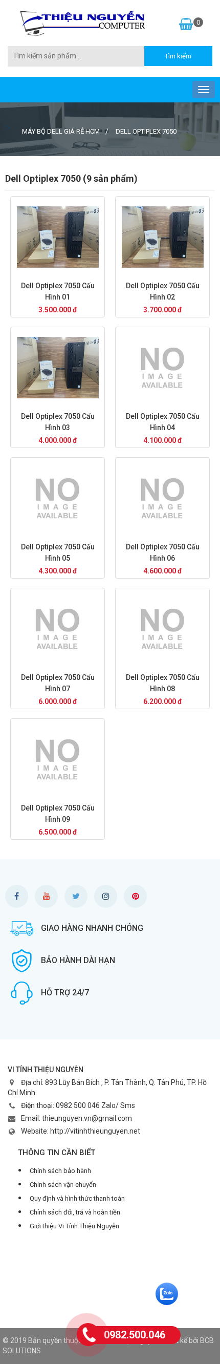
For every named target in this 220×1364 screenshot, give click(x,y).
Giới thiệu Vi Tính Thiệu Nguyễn (74, 1226)
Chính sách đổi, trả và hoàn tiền (75, 1212)
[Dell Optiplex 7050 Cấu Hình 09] (57, 759)
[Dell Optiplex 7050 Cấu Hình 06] (162, 498)
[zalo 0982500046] (167, 1293)
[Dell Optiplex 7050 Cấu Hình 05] (57, 498)
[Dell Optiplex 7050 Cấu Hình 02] (162, 237)
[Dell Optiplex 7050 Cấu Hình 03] (57, 367)
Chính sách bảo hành (60, 1171)
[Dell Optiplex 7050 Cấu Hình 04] (162, 367)
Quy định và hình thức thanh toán (77, 1198)
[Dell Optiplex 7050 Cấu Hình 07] (57, 628)
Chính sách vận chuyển (63, 1184)
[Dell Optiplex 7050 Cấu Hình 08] (162, 628)
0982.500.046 (134, 1335)
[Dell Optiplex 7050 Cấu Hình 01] (57, 237)
